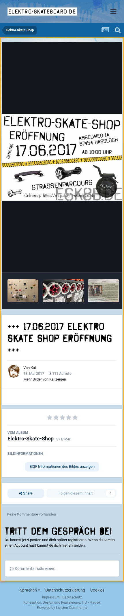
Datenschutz (72, 597)
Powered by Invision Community (62, 608)
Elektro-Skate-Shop (30, 439)
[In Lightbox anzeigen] (62, 157)
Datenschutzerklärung (65, 590)
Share (27, 493)
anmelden (77, 545)
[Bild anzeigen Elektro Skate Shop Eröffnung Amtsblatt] (103, 290)
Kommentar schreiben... (36, 568)
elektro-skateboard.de (42, 11)
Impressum (51, 597)
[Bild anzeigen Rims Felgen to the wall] (63, 290)
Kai (33, 368)
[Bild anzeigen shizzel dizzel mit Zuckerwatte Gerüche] (22, 290)
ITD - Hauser (91, 602)
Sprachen (29, 590)
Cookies (97, 590)
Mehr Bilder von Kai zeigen (44, 379)
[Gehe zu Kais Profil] (13, 371)
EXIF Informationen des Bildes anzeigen (62, 466)
